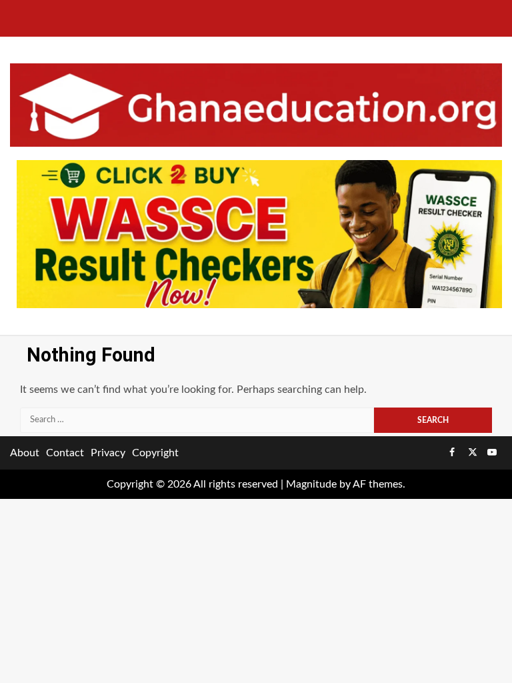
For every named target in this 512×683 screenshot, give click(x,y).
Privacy (108, 453)
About (24, 453)
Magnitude (311, 484)
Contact (65, 453)
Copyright (155, 453)
